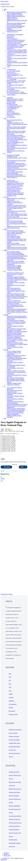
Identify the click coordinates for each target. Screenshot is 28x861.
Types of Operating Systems (14, 289)
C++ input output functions (13, 71)
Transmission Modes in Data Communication (14, 353)
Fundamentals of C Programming (15, 34)
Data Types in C (11, 36)
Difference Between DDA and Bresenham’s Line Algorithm (14, 333)
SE (4, 386)
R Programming (12, 704)
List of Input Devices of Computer (15, 320)
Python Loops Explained (13, 243)
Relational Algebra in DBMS (14, 265)
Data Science (12, 711)
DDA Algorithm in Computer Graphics (16, 328)
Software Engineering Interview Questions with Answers (15, 833)
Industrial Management (14, 746)
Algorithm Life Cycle (12, 156)
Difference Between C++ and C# (15, 99)
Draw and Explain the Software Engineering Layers (14, 391)
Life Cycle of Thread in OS (13, 300)
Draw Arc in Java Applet (13, 216)
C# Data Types (10, 111)
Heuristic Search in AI (12, 31)
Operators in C (10, 37)
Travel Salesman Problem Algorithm (16, 26)
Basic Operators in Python (13, 236)
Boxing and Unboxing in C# (14, 114)
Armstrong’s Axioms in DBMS (14, 270)
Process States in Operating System (15, 295)
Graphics (6, 314)
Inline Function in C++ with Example (16, 80)
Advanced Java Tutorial (6, 594)
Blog (10, 673)
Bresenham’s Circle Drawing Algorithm (16, 331)
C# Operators (10, 115)
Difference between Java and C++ (15, 184)
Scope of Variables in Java (13, 187)
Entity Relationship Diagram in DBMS (16, 258)
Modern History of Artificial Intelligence (17, 12)
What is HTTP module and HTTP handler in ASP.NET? (15, 143)
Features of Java (11, 180)
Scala (10, 690)
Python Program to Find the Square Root (17, 249)
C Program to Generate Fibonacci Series (17, 51)
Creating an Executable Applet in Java (16, 205)
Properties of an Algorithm (13, 155)
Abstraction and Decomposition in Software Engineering (15, 402)
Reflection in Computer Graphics (15, 342)
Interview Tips (12, 750)
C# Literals (9, 110)
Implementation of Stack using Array (16, 163)
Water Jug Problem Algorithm (14, 24)
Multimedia (11, 700)
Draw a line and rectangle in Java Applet (17, 213)
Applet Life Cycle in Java (13, 201)
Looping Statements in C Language (15, 45)
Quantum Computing (14, 736)
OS (4, 271)
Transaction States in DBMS (14, 267)
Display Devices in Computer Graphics (16, 316)
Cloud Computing (13, 733)
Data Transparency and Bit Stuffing (15, 379)
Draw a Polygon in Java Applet (14, 220)
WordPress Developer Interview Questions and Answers (15, 775)
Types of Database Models (13, 251)
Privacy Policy (7, 855)
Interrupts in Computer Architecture (15, 277)
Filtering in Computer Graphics (14, 338)
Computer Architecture (14, 739)
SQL (10, 680)
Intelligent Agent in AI (12, 19)
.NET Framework (11, 101)
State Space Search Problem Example (16, 23)
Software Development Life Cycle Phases (17, 404)
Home (5, 9)
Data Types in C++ (11, 72)
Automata (11, 697)
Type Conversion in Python (13, 237)
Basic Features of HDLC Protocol (15, 377)
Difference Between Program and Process (17, 296)
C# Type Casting (11, 117)
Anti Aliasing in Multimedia (14, 337)
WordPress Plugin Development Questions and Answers (14, 843)
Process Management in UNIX (14, 305)
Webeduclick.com (5, 4)
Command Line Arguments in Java (15, 183)
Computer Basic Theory (14, 743)
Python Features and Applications (15, 230)
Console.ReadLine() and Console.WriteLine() (13, 108)
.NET (5, 118)
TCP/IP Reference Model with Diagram (16, 358)
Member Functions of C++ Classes (15, 92)
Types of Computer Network (14, 351)
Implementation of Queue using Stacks (16, 176)
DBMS (5, 250)
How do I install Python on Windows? (16, 232)
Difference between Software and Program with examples (15, 413)
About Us (6, 854)
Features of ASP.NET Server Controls (16, 131)
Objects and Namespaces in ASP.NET (16, 136)
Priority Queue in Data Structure (15, 174)
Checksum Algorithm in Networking (16, 370)
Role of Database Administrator (14, 253)
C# (4, 96)
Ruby (10, 684)
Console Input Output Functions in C (16, 40)
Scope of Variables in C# (13, 113)
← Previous (6, 467)
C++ (5, 68)
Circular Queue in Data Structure (15, 171)
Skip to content (4, 1)
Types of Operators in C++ (13, 73)
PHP (5, 418)
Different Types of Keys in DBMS (15, 261)
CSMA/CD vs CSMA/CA (13, 384)
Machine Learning (13, 714)
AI (4, 10)
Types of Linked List (12, 177)
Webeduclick (4, 859)
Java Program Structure (12, 181)
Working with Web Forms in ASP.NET (16, 127)
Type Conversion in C (12, 38)
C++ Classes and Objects (13, 90)
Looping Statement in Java (13, 190)
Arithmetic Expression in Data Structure (16, 164)
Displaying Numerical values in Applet (16, 206)
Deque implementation (12, 173)
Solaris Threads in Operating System (16, 310)
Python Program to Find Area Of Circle (16, 239)
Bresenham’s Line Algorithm (14, 330)
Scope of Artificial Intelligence (14, 13)
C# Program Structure (12, 104)
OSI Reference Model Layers (14, 356)
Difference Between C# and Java (15, 100)
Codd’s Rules (10, 260)
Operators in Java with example (14, 188)
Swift (10, 687)
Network (6, 349)
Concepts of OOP (11, 69)
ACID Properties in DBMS (13, 268)
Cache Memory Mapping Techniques (16, 278)
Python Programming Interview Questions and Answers (15, 799)
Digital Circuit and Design (15, 729)
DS (4, 153)
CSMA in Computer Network (14, 383)
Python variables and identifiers (14, 233)
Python (5, 229)
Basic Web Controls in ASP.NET (15, 135)
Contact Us (6, 852)
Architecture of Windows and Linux (16, 293)
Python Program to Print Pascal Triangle (17, 247)
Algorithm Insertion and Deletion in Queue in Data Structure (15, 167)
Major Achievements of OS (13, 288)
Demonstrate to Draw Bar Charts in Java (17, 226)
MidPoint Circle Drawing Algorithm (16, 335)
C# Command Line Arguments (14, 106)
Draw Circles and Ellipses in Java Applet (17, 215)
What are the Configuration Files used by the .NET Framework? (17, 140)
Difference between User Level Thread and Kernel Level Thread (16, 302)
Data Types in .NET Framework (15, 138)
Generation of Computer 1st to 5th (15, 272)
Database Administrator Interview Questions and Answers (15, 809)
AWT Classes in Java (12, 212)
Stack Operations (11, 162)
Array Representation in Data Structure (16, 160)
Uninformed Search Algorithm (14, 30)
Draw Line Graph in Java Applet (15, 222)
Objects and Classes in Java (13, 191)
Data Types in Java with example (15, 185)
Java (5, 178)
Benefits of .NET (11, 103)
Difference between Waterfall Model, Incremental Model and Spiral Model (16, 409)
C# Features (10, 97)
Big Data (11, 707)
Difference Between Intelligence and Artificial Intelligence (16, 17)
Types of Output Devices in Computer (16, 321)
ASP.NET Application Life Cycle (15, 122)
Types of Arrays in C (12, 61)
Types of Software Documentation (15, 411)
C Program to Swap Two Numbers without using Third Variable (15, 42)
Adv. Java (6, 197)
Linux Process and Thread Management (16, 309)
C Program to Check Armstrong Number (17, 50)
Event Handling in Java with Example (16, 211)
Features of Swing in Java (13, 228)
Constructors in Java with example (15, 192)
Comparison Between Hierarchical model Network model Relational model (17, 256)
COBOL (11, 694)
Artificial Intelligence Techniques (15, 14)
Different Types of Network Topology (16, 355)
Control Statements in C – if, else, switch (17, 44)
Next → (23, 467)
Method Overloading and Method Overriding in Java (15, 195)
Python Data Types (11, 235)
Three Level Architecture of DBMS (15, 254)
